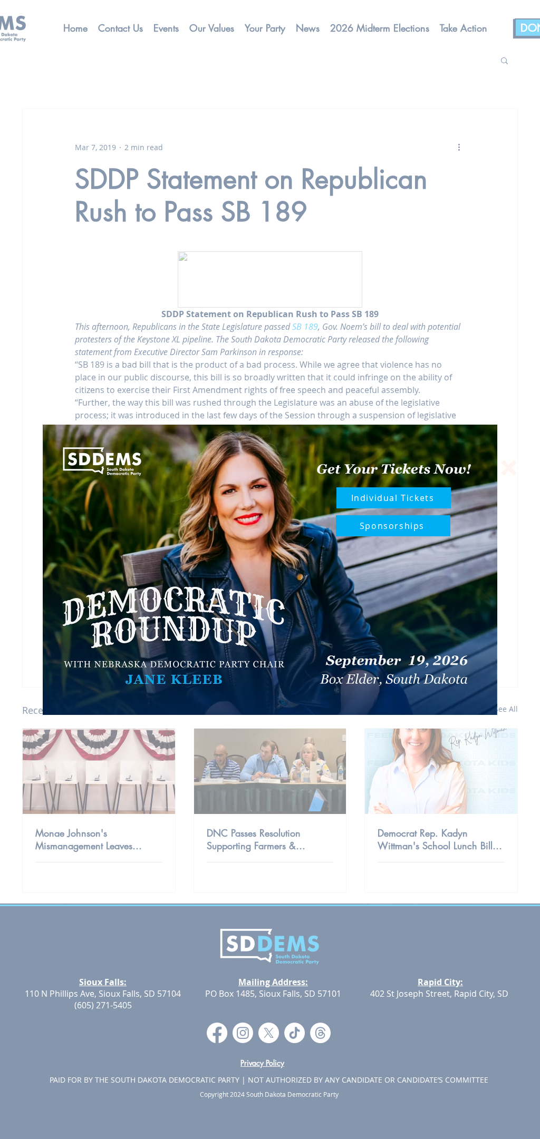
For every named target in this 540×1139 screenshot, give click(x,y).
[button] (509, 468)
